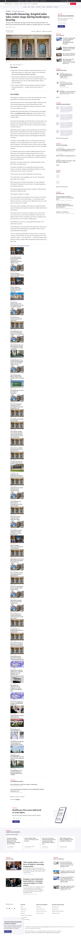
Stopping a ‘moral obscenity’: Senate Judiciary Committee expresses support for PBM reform (33, 882)
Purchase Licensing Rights (26, 915)
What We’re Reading (25, 919)
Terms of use (34, 932)
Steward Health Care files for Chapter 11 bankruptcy (24, 784)
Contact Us (23, 911)
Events (29, 3)
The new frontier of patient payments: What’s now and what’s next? (65, 198)
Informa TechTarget (45, 926)
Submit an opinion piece (41, 911)
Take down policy (41, 932)
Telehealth (56, 6)
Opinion (21, 3)
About (22, 907)
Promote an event (64, 186)
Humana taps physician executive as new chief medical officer (69, 49)
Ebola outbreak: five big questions (65, 155)
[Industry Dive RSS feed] (14, 908)
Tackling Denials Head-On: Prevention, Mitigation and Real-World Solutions (64, 206)
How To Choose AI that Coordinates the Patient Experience (66, 84)
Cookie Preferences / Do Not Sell (53, 932)
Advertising (38, 907)
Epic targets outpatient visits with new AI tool (69, 54)
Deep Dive (16, 3)
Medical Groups (50, 6)
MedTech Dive (55, 909)
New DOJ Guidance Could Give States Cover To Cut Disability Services (65, 150)
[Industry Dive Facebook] (9, 908)
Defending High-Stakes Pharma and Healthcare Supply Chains (66, 75)
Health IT (33, 6)
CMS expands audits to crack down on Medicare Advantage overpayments (33, 864)
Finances (43, 6)
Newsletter (23, 913)
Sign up (73, 3)
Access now (8, 931)
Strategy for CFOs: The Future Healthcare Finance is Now (68, 92)
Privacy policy (28, 932)
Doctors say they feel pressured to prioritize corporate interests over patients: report (66, 864)
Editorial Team (24, 909)
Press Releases (34, 3)
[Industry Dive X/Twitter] (12, 908)
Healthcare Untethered (62, 212)
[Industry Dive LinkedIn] (7, 908)
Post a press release (64, 138)
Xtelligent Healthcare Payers (58, 911)
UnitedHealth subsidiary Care (23, 113)
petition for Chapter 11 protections (28, 74)
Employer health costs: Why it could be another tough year (65, 161)
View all (57, 97)
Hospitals (25, 6)
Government (38, 6)
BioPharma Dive (55, 907)
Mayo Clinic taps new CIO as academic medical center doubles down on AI (69, 61)
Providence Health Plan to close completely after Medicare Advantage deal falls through (69, 40)
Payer (29, 6)
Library (25, 3)
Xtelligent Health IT (56, 913)
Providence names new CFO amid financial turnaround (67, 871)
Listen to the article (17, 64)
